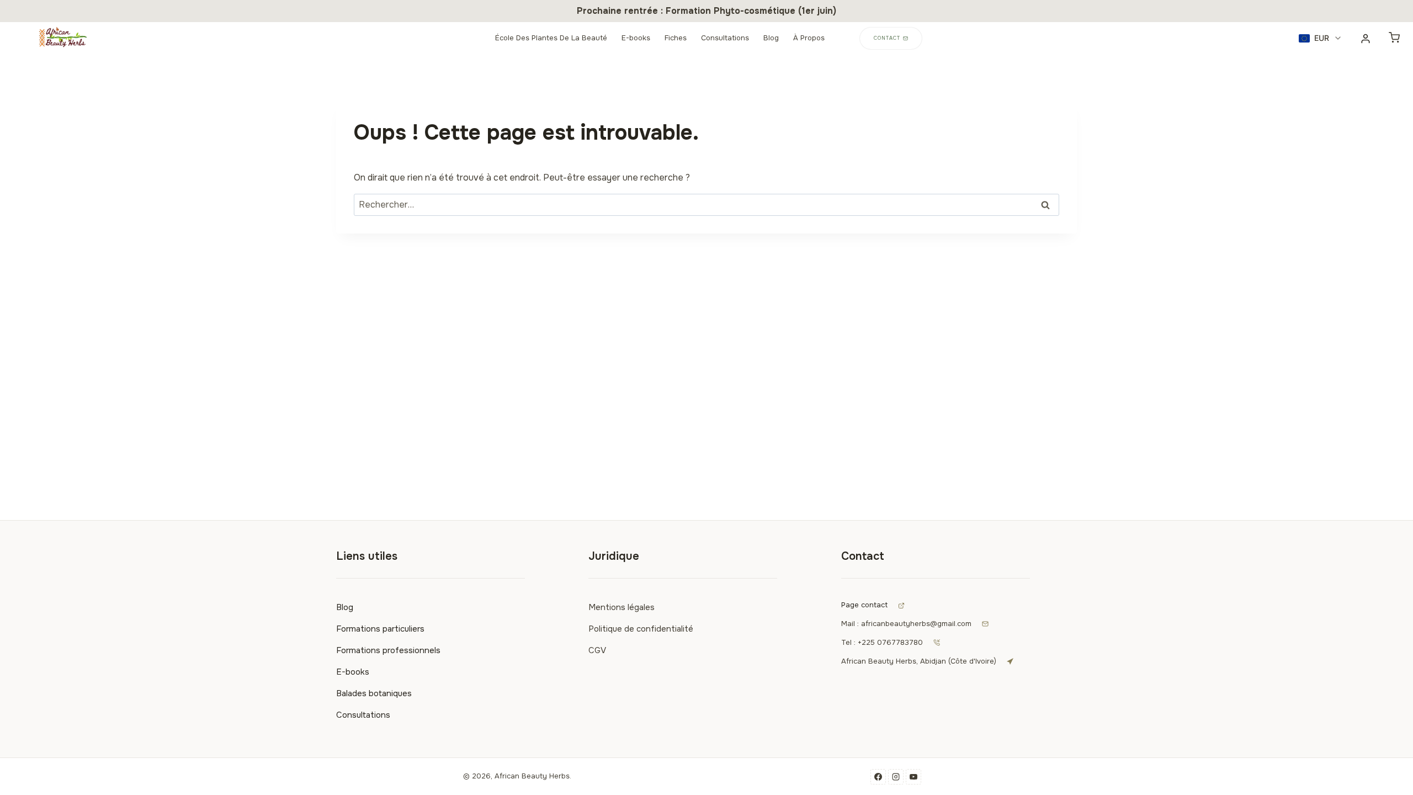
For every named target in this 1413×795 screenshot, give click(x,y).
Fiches (676, 38)
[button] (1320, 38)
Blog (771, 38)
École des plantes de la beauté (551, 38)
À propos (809, 38)
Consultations (725, 38)
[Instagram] (896, 777)
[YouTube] (913, 777)
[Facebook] (878, 777)
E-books (635, 38)
